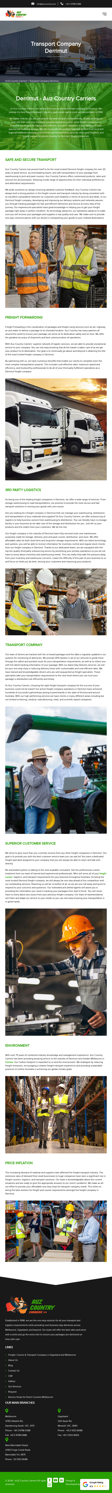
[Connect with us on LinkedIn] (61, 1480)
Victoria (9, 1062)
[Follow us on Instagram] (49, 1484)
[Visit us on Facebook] (49, 1480)
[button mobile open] (104, 14)
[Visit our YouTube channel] (55, 1480)
